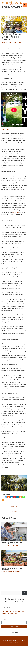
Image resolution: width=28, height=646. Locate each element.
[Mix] (20, 497)
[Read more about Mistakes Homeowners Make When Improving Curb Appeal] (14, 531)
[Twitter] (6, 497)
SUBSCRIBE (14, 626)
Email (3, 619)
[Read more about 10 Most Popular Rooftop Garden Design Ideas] (14, 558)
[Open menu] (2, 587)
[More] (3, 500)
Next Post (14, 511)
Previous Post (14, 507)
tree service (15, 212)
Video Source (5, 129)
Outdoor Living (4, 545)
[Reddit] (8, 497)
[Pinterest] (14, 497)
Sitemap (16, 642)
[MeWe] (17, 497)
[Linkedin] (11, 497)
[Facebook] (3, 497)
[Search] (24, 593)
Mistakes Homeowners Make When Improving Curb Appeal (12, 543)
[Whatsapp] (23, 497)
